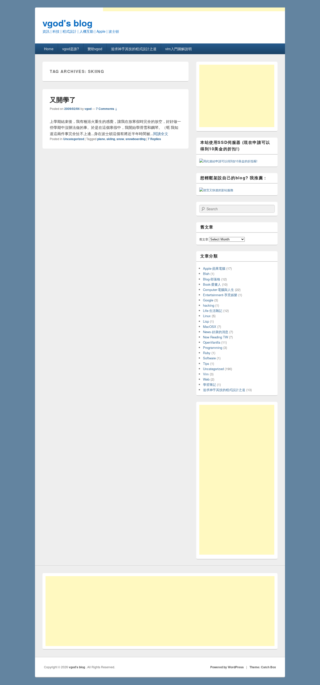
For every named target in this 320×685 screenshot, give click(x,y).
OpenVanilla (211, 342)
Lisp (206, 321)
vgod (88, 108)
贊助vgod (95, 48)
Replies (154, 139)
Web (206, 379)
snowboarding (136, 139)
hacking (208, 305)
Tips (206, 363)
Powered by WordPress (227, 667)
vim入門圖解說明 (178, 48)
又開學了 (63, 99)
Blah (206, 273)
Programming (212, 347)
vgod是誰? (70, 48)
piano (101, 139)
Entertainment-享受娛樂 (220, 294)
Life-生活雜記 (212, 310)
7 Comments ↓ (106, 108)
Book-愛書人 (212, 284)
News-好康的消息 (215, 331)
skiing (110, 139)
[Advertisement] (236, 96)
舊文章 (203, 239)
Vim (206, 374)
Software (209, 358)
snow (120, 139)
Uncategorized (73, 139)
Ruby (206, 352)
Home (49, 48)
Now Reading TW (215, 337)
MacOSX (209, 326)
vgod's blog (67, 22)
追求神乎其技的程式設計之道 (133, 48)
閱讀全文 (160, 133)
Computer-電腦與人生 (218, 289)
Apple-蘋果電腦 (214, 268)
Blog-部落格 (211, 279)
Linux (207, 315)
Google (208, 300)
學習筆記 (209, 384)
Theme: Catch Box (263, 667)
